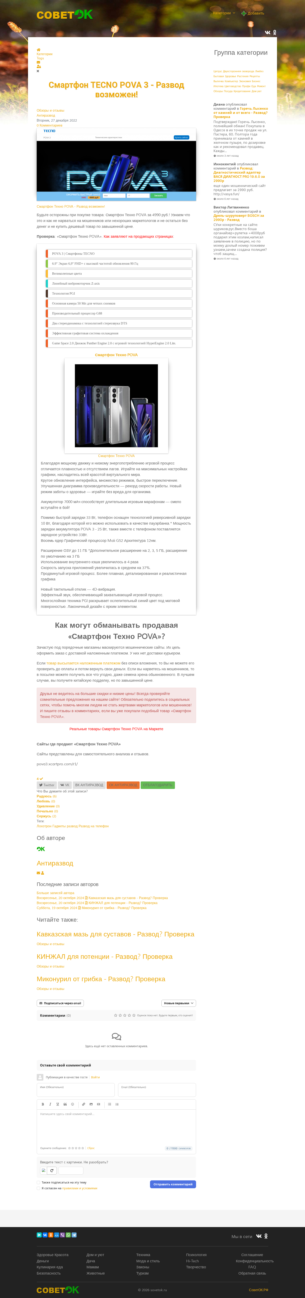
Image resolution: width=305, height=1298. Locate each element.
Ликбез (259, 71)
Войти (95, 1077)
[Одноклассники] (50, 1234)
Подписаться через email (62, 1003)
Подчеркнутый (57, 1104)
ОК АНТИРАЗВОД (123, 785)
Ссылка (83, 1104)
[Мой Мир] (56, 1234)
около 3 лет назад (228, 155)
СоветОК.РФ (258, 1290)
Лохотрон (44, 826)
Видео (98, 1104)
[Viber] (62, 1234)
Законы (142, 1267)
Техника (143, 1254)
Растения (243, 76)
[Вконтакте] (258, 1236)
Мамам (93, 1267)
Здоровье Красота (52, 1254)
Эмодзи (72, 1104)
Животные (96, 1273)
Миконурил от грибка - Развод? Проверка (101, 979)
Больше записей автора (55, 893)
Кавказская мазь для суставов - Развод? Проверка (115, 934)
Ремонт (261, 86)
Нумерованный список (117, 1104)
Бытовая (219, 76)
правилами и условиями (79, 1188)
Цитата (65, 1104)
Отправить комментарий (173, 1184)
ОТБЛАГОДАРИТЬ (157, 785)
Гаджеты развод (65, 826)
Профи (246, 86)
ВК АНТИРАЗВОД (89, 785)
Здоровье (230, 76)
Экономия (245, 81)
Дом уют (257, 91)
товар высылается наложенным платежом (83, 663)
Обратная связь (252, 1273)
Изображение (91, 1104)
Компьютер (231, 81)
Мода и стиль (148, 1261)
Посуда (228, 91)
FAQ (252, 1267)
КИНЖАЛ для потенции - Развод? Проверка (105, 956)
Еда (253, 86)
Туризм (142, 1273)
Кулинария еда (50, 1267)
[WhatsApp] (68, 1234)
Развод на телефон (94, 826)
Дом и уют (95, 1254)
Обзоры (218, 91)
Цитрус (218, 71)
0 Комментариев (49, 125)
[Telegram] (74, 1234)
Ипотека (218, 86)
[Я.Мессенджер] (39, 1234)
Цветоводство (232, 86)
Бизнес (256, 81)
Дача (91, 1261)
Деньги (43, 1261)
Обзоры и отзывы (50, 110)
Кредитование (242, 91)
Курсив (50, 1104)
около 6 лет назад (227, 198)
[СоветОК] (65, 13)
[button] (116, 62)
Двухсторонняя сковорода (238, 71)
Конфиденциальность (255, 1261)
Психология (196, 1254)
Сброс (91, 1148)
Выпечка (219, 81)
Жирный (42, 1104)
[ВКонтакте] (45, 1234)
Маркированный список (109, 1104)
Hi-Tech (192, 1261)
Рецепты (255, 76)
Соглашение (252, 1254)
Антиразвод (46, 115)
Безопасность (49, 1273)
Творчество (196, 1267)
